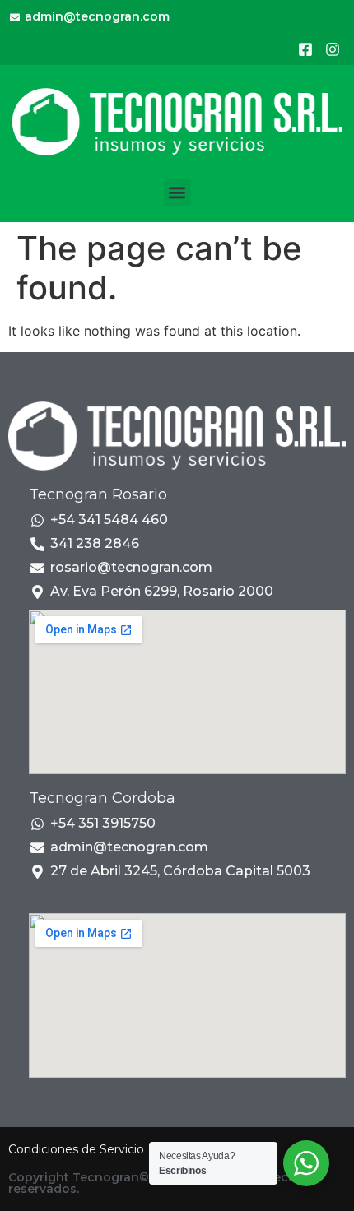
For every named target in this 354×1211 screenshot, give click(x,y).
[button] (177, 192)
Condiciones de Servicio (76, 1149)
